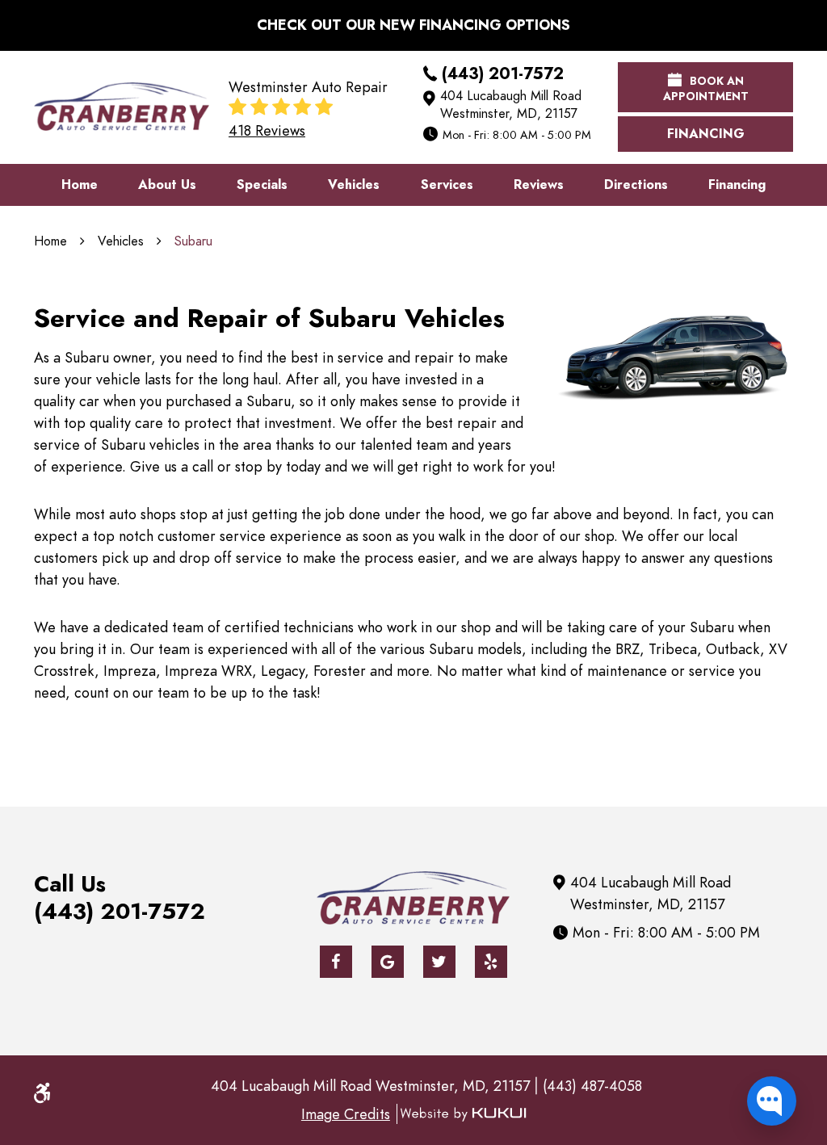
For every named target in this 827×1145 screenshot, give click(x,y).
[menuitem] (79, 185)
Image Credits (345, 1114)
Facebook (336, 962)
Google (388, 962)
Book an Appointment (706, 88)
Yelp (491, 962)
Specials (262, 185)
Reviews (539, 185)
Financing (706, 134)
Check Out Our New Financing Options (413, 25)
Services (447, 185)
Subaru (193, 241)
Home (79, 185)
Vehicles (354, 185)
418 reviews (267, 131)
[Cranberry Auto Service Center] (121, 106)
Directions (636, 185)
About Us (167, 185)
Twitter (439, 962)
